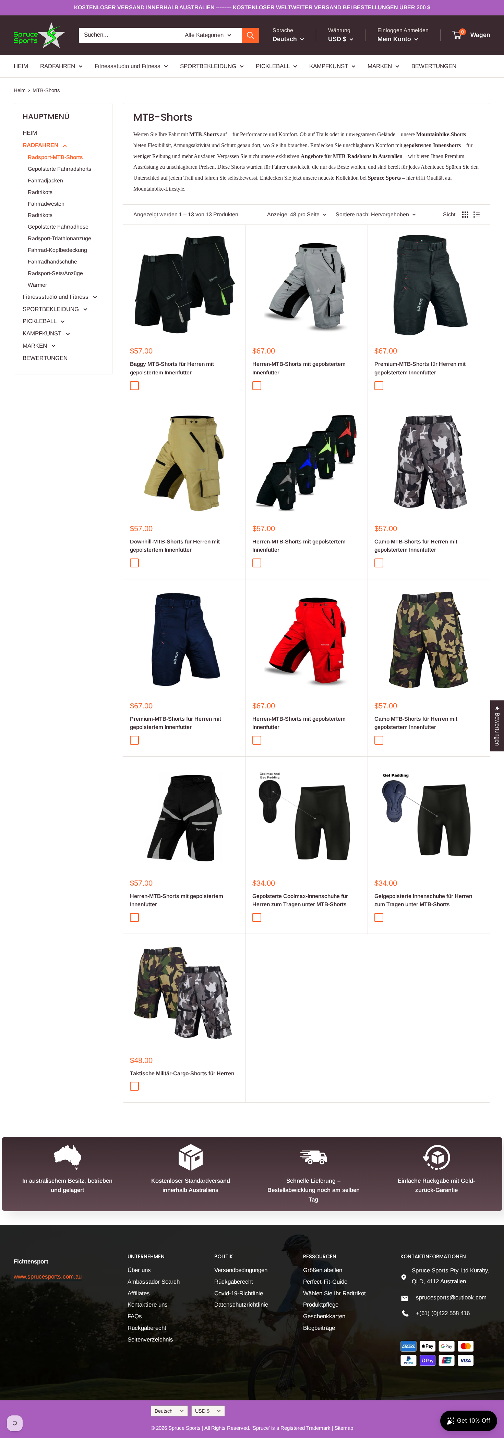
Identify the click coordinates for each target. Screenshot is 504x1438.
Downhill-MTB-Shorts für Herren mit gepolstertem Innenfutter (175, 546)
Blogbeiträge (319, 1328)
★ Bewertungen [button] (497, 726)
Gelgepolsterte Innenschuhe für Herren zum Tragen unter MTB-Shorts (423, 900)
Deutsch (163, 1411)
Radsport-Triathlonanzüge (59, 238)
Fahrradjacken (45, 180)
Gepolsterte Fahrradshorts (59, 169)
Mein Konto (395, 39)
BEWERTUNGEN (433, 66)
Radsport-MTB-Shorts (55, 157)
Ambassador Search (154, 1282)
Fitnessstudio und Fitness (127, 66)
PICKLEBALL (273, 66)
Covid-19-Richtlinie (238, 1293)
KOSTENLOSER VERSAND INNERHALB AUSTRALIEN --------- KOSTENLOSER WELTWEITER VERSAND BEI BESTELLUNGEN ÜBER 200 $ (252, 7)
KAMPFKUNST (328, 66)
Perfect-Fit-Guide (325, 1282)
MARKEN (380, 66)
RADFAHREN (57, 66)
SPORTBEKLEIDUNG (208, 66)
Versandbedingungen (240, 1270)
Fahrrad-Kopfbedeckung (57, 250)
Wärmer (37, 285)
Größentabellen (322, 1270)
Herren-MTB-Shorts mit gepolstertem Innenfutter (299, 368)
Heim (20, 90)
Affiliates (139, 1293)
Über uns (139, 1270)
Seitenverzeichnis (150, 1339)
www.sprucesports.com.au (48, 1276)
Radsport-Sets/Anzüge (55, 273)
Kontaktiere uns (148, 1304)
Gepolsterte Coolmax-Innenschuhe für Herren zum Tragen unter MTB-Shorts (300, 900)
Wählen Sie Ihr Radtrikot (334, 1293)
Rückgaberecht (147, 1328)
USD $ (202, 1411)
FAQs (135, 1316)
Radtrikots (40, 192)
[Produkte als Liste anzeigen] (476, 214)
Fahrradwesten (46, 204)
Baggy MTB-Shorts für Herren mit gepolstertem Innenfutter (172, 368)
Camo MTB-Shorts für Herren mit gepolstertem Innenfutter (415, 546)
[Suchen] (250, 35)
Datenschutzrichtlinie (241, 1304)
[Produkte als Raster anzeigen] (465, 214)
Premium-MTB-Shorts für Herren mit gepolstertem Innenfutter (420, 368)
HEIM (21, 66)
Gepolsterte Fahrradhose (58, 227)
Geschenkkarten (324, 1316)
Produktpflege (320, 1304)
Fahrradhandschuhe (52, 262)
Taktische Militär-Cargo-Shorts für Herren (182, 1073)
